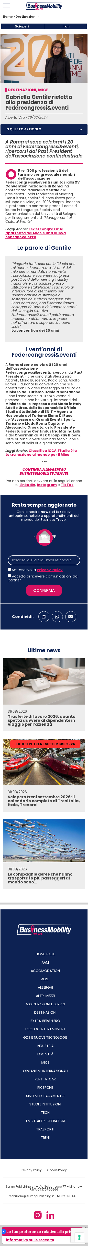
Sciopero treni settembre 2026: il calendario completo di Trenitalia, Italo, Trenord (44, 801)
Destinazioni (26, 17)
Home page (45, 954)
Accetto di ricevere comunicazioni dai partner (43, 578)
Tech (45, 1112)
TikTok (67, 484)
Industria (45, 1045)
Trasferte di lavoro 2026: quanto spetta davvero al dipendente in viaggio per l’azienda (42, 720)
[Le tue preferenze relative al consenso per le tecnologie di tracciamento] (79, 1237)
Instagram (47, 484)
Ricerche (45, 1087)
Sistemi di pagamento (45, 1095)
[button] (80, 129)
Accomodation (45, 970)
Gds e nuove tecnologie (45, 1037)
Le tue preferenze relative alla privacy (42, 1231)
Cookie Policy (57, 1170)
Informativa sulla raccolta (30, 1239)
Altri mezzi (45, 995)
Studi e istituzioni (45, 1104)
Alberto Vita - (16, 117)
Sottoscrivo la (37, 569)
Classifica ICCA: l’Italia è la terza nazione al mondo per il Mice (41, 452)
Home (8, 17)
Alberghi (45, 987)
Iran (66, 26)
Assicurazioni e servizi (45, 1004)
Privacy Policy (50, 569)
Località (45, 1054)
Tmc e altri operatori (45, 1120)
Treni (45, 1137)
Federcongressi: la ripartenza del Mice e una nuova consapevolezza (35, 233)
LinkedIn (27, 484)
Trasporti (45, 1129)
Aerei (45, 979)
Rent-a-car (45, 1079)
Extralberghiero (45, 1020)
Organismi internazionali (45, 1070)
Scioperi (22, 26)
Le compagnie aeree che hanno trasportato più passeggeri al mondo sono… (40, 878)
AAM (45, 962)
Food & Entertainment (45, 1029)
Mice (43, 90)
